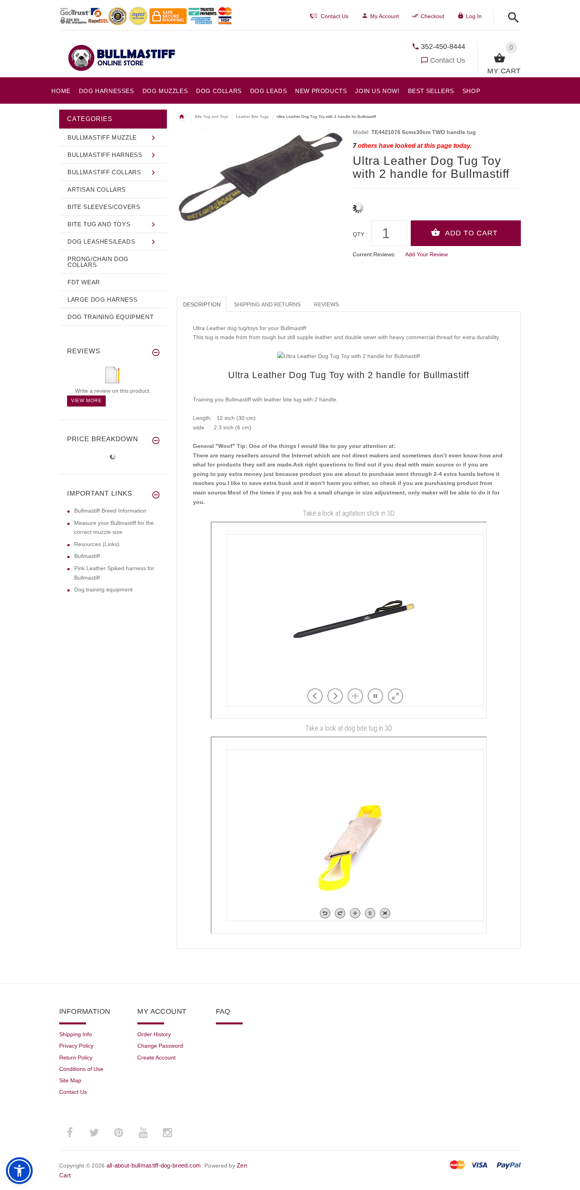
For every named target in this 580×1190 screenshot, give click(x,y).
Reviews (326, 304)
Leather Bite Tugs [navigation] (252, 116)
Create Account (156, 1057)
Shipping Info (75, 1034)
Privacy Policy (76, 1046)
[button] (511, 18)
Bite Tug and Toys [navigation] (211, 116)
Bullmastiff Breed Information (110, 510)
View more (86, 400)
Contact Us (447, 60)
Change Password (160, 1046)
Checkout (432, 16)
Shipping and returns (267, 304)
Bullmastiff (87, 556)
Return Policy (75, 1057)
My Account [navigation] (384, 16)
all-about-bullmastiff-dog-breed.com (154, 1165)
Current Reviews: (374, 254)
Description (202, 304)
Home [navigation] (182, 117)
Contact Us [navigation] (334, 16)
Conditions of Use (81, 1069)
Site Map (70, 1080)
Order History (154, 1034)
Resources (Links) (97, 544)
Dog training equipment (103, 589)
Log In (474, 16)
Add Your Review (426, 254)
